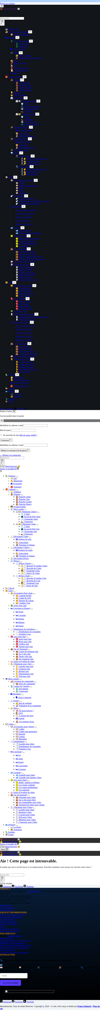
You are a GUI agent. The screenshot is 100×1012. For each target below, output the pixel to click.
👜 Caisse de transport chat (27, 651)
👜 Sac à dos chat (23, 654)
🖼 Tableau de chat (23, 539)
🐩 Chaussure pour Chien (26, 822)
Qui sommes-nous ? (8, 919)
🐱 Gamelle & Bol (23, 596)
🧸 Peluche (15, 494)
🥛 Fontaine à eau (23, 634)
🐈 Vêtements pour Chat (20, 664)
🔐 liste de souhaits (24, 703)
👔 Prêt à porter (17, 509)
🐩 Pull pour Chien (24, 817)
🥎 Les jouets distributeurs (27, 787)
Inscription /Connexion (9, 929)
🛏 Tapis (19, 759)
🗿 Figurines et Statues (25, 545)
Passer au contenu (7, 3)
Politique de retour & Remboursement (15, 945)
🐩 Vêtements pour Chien (21, 807)
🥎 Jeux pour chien (18, 780)
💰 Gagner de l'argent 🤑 (10, 842)
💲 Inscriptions (22, 689)
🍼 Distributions (17, 741)
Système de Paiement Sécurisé (12, 915)
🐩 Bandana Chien (24, 812)
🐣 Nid (13, 478)
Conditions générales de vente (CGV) (15, 941)
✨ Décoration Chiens (19, 547)
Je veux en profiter (10, 983)
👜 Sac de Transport (18, 649)
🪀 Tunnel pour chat (24, 646)
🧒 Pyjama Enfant (18, 507)
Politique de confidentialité (11, 917)
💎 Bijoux (14, 561)
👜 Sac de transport (18, 795)
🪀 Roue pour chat (23, 641)
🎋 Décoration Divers (19, 558)
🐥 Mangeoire (16, 481)
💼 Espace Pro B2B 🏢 (10, 839)
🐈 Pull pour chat (23, 676)
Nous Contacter (6, 910)
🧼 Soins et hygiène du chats (22, 661)
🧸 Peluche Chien (23, 497)
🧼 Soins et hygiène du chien (22, 792)
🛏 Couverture (22, 766)
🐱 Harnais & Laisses (25, 600)
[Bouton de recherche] (2, 462)
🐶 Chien (9, 724)
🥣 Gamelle (15, 772)
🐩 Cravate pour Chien (25, 815)
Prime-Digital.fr (84, 1006)
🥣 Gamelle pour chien (25, 775)
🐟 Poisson (10, 825)
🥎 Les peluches (22, 790)
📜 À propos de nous (24, 716)
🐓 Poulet (9, 834)
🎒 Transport (15, 487)
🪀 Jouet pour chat (23, 639)
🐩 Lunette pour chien (25, 810)
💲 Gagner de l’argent (19, 686)
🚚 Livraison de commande (21, 681)
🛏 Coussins (21, 615)
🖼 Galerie (20, 718)
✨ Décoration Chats (19, 536)
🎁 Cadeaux (10, 489)
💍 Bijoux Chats (23, 576)
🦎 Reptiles (10, 832)
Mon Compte (5, 905)
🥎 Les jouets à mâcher (25, 785)
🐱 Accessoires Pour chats (21, 593)
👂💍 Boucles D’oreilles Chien (34, 566)
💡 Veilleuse (15, 492)
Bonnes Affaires (15, 936)
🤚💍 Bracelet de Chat (30, 581)
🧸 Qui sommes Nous (25, 722)
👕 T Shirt (25, 514)
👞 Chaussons (27, 521)
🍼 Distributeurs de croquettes (28, 746)
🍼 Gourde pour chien (25, 744)
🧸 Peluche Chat (23, 499)
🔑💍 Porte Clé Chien (30, 573)
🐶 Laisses (20, 736)
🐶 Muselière (21, 739)
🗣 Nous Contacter (23, 697)
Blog (2, 926)
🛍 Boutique (15, 694)
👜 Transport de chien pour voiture (30, 805)
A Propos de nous (7, 908)
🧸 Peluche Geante (24, 502)
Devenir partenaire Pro (9, 931)
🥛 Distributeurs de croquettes (28, 632)
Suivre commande (7, 950)
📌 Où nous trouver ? (25, 711)
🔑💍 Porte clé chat (29, 586)
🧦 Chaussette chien (29, 519)
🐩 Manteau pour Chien (26, 820)
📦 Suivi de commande (25, 684)
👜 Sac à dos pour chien (26, 800)
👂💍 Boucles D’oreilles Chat (33, 578)
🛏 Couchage (15, 752)
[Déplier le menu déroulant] (17, 476)
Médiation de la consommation (12, 943)
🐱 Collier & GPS (23, 598)
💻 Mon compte (12, 679)
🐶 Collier (20, 729)
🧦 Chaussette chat (29, 531)
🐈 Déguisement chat (24, 674)
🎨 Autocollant (22, 542)
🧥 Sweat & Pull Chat (30, 529)
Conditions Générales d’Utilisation (14, 952)
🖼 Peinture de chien (24, 550)
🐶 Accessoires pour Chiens (22, 727)
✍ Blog (14, 708)
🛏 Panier (20, 626)
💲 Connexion (22, 691)
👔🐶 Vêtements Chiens (26, 512)
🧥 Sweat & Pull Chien (30, 517)
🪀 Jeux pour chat (18, 637)
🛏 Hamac (20, 619)
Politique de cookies (8, 922)
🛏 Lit (18, 755)
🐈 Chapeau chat (23, 669)
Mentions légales (7, 938)
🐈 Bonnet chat (22, 671)
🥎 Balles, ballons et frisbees (27, 782)
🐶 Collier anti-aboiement (26, 731)
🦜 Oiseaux (10, 476)
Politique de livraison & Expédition (14, 948)
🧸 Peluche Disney (24, 504)
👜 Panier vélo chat (24, 656)
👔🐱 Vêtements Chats (25, 524)
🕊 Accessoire (16, 483)
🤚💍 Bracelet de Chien (31, 568)
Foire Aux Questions (8, 924)
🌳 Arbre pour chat (18, 605)
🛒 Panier (14, 701)
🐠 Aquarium (16, 830)
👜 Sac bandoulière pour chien (28, 802)
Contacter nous (34, 891)
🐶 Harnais (20, 734)
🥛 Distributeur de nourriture (22, 629)
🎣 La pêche (15, 827)
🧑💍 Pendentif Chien (30, 571)
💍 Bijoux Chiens (23, 563)
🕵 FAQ (19, 713)
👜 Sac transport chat (24, 659)
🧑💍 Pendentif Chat (30, 583)
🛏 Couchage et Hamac (20, 608)
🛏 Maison (20, 622)
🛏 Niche (19, 612)
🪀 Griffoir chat (22, 644)
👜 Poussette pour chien (26, 797)
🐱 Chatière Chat (23, 603)
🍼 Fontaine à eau (23, 749)
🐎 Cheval (9, 588)
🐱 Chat (8, 591)
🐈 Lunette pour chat (24, 666)
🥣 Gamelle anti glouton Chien (28, 777)
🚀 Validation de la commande (28, 706)
